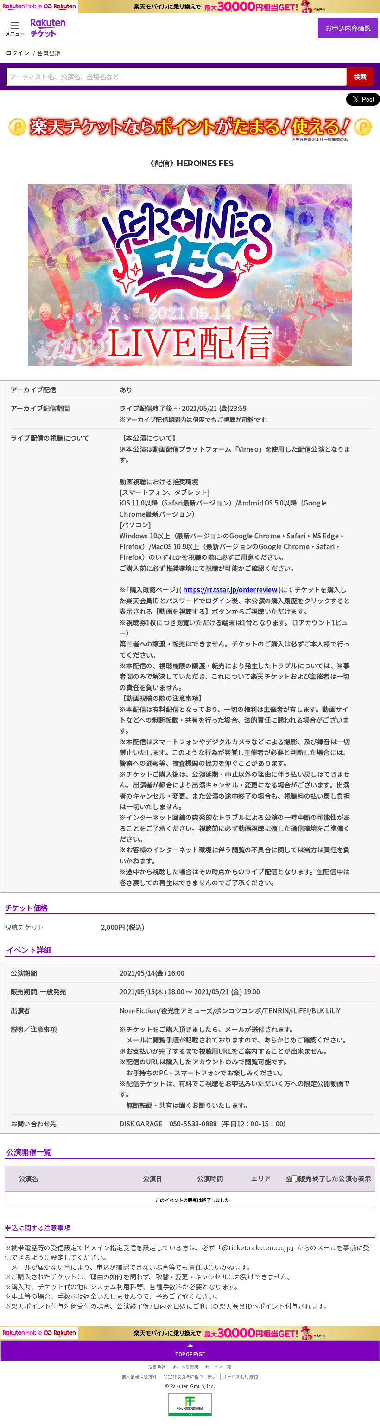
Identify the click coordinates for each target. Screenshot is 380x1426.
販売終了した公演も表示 (334, 1178)
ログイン (18, 53)
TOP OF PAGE (190, 1353)
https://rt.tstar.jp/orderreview (230, 589)
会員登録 (49, 53)
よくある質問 (185, 1367)
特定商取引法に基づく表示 (190, 1377)
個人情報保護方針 (139, 1377)
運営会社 (157, 1367)
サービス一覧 (218, 1367)
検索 (360, 76)
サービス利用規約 (240, 1377)
